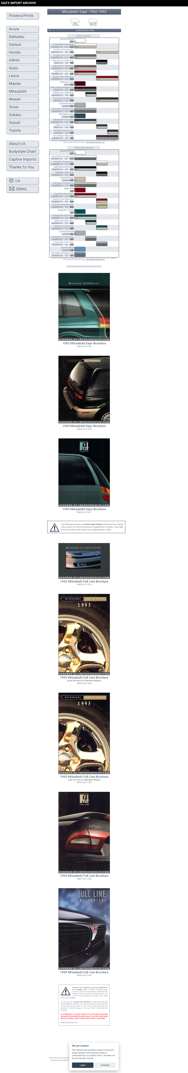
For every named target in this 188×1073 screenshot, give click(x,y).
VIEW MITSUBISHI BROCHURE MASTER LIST (84, 266)
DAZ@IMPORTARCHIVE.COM (95, 142)
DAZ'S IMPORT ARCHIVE (18, 3)
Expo (83, 12)
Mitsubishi (70, 12)
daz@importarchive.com (69, 1022)
